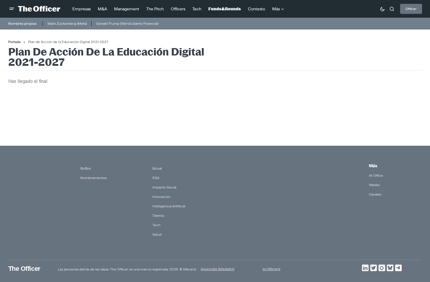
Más (373, 165)
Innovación (161, 197)
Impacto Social (164, 187)
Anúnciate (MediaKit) (217, 269)
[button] (11, 8)
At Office (376, 175)
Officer (411, 9)
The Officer (24, 268)
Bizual (157, 168)
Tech (156, 225)
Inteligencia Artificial (168, 206)
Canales (375, 194)
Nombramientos (93, 178)
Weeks (374, 185)
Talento (158, 215)
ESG (155, 178)
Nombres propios (22, 23)
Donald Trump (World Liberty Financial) (127, 23)
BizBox (85, 168)
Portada (14, 42)
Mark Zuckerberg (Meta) (67, 23)
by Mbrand (271, 269)
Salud (156, 234)
